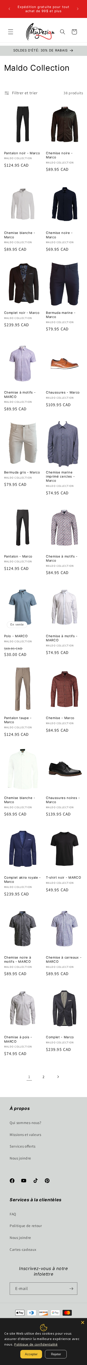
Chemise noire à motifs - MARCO (17, 959)
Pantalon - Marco (18, 556)
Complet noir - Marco (22, 313)
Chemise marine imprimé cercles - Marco (60, 476)
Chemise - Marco (60, 718)
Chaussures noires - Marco (63, 800)
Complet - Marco (60, 1037)
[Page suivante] (58, 1076)
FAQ (13, 1213)
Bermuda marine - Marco (61, 315)
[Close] (82, 1322)
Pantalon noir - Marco (22, 153)
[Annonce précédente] (9, 9)
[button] (10, 32)
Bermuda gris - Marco (22, 472)
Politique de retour (26, 1225)
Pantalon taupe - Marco (18, 720)
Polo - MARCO (16, 636)
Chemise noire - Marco (59, 155)
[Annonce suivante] (77, 9)
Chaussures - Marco (63, 392)
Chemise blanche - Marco (19, 235)
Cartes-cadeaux (23, 1249)
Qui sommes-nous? (25, 1122)
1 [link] (29, 1076)
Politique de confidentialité (36, 1344)
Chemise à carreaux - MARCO (63, 959)
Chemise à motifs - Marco (62, 558)
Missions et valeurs (25, 1134)
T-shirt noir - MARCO (63, 877)
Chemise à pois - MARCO (18, 1039)
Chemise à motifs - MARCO (20, 394)
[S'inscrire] (71, 1288)
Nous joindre (20, 1158)
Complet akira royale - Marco (22, 880)
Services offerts (23, 1146)
